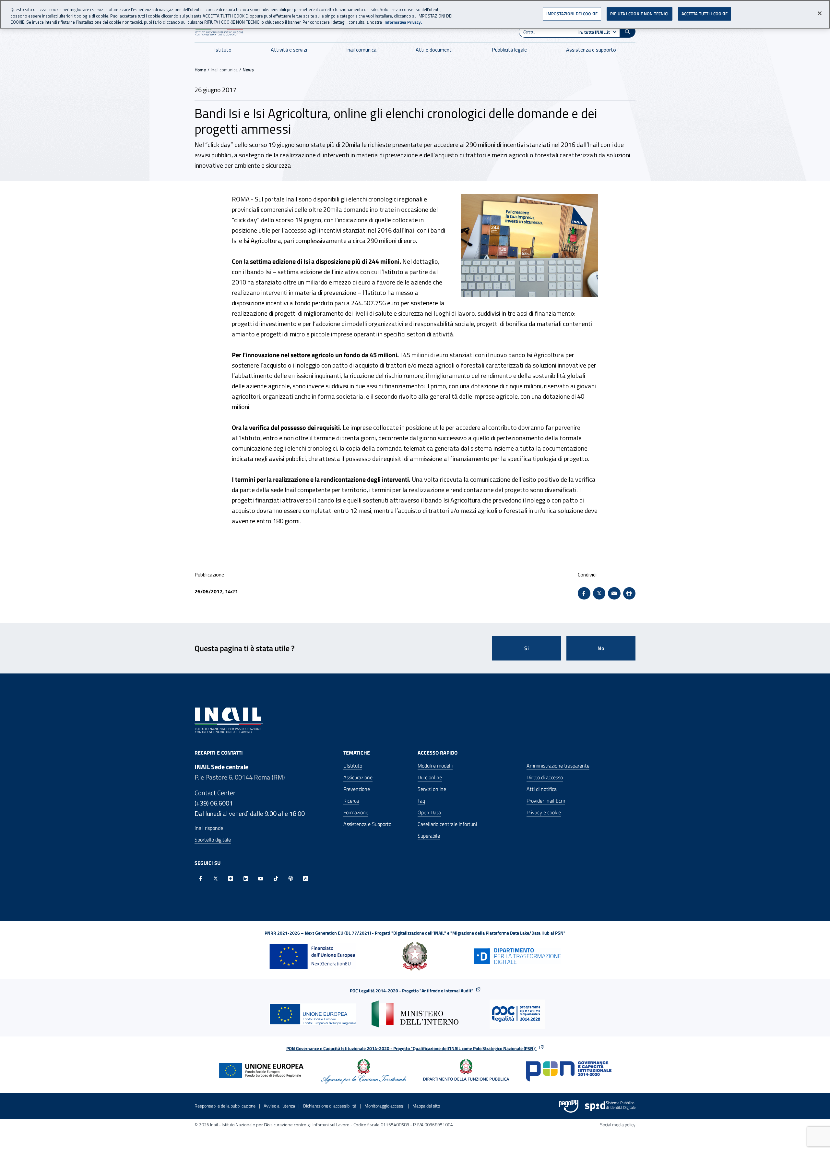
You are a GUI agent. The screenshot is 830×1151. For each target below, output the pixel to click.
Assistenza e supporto (591, 50)
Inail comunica (361, 50)
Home (200, 69)
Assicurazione (358, 777)
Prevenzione (356, 789)
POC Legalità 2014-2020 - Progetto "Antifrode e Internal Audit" (411, 990)
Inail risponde (209, 828)
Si (526, 648)
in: (594, 32)
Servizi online (432, 789)
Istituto (222, 50)
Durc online (430, 777)
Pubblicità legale (509, 50)
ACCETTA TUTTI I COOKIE (705, 13)
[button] (627, 31)
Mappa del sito (426, 1105)
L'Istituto (352, 765)
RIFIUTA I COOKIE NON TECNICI (639, 13)
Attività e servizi (289, 50)
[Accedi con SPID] (610, 1106)
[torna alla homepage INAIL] (229, 720)
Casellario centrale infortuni (447, 824)
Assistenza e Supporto (367, 824)
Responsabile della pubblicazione (225, 1105)
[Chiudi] (819, 13)
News (248, 69)
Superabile (429, 836)
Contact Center (215, 793)
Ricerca (351, 801)
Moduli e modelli (435, 765)
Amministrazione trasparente (558, 765)
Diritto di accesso (545, 777)
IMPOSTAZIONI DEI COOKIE (572, 13)
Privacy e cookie (544, 812)
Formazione (355, 812)
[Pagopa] (568, 1106)
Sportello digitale (213, 839)
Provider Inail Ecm (546, 801)
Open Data (429, 812)
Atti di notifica (542, 789)
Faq (421, 801)
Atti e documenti (434, 50)
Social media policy (617, 1124)
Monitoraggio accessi (384, 1105)
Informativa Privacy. (403, 22)
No (601, 648)
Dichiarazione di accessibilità (329, 1105)
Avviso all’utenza (279, 1105)
